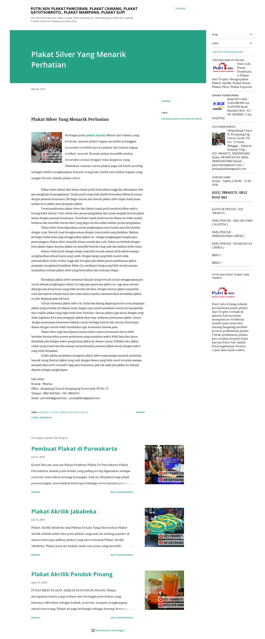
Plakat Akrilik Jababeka (63, 511)
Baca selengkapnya (122, 492)
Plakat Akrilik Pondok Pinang (72, 574)
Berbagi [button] (166, 101)
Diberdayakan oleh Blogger (110, 630)
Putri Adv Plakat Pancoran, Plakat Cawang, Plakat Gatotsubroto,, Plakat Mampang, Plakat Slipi (84, 10)
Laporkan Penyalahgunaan (227, 51)
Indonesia (46, 417)
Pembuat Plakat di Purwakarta (74, 448)
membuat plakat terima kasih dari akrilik (182, 118)
